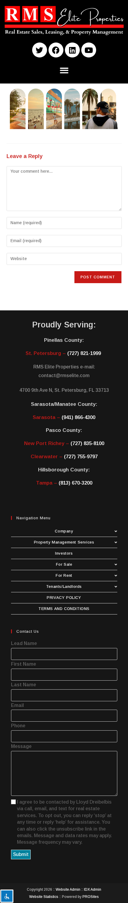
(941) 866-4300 (78, 417)
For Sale (64, 564)
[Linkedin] (72, 50)
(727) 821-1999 (84, 353)
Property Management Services (64, 542)
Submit (21, 854)
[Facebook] (56, 50)
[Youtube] (88, 50)
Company (64, 531)
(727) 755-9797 (81, 456)
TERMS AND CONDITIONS (64, 608)
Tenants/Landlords (64, 586)
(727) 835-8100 (87, 443)
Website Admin (68, 889)
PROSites (90, 897)
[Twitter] (39, 50)
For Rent (64, 575)
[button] (64, 70)
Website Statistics (43, 897)
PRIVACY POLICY (64, 597)
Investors (64, 553)
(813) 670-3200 (75, 483)
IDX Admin (92, 889)
